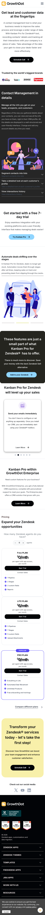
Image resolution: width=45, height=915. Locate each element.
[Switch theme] (40, 910)
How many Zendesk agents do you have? (22, 535)
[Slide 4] (24, 455)
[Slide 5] (27, 455)
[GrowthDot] (13, 3)
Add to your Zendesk (19, 375)
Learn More (20, 447)
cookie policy (31, 907)
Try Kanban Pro (19, 237)
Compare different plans (26, 707)
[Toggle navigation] (42, 3)
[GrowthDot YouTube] (22, 790)
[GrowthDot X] (16, 790)
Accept (6, 912)
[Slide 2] (22, 323)
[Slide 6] (29, 455)
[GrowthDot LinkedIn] (29, 790)
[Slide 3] (37, 323)
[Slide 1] (8, 323)
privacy (19, 907)
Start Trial (22, 568)
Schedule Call (19, 60)
